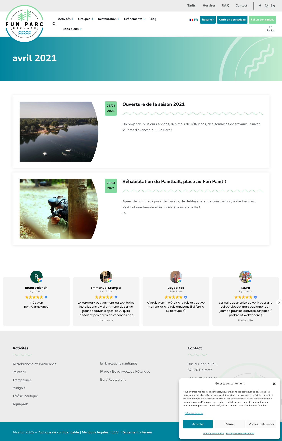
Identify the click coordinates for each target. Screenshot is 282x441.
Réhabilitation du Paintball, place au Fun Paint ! (174, 181)
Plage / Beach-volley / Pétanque (125, 371)
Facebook (260, 6)
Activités (64, 19)
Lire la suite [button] (106, 320)
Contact (241, 5)
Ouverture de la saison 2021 (153, 104)
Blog (153, 19)
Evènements (133, 19)
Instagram (267, 6)
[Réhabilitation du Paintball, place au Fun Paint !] (59, 209)
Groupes (84, 19)
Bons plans (71, 29)
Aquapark (20, 404)
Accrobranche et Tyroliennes (34, 364)
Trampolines (22, 380)
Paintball (19, 372)
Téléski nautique (25, 396)
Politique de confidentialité (240, 433)
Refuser (230, 424)
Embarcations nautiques (119, 363)
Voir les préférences (261, 424)
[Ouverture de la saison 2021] (59, 131)
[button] (274, 384)
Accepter (198, 424)
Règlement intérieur (136, 432)
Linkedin (273, 6)
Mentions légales (95, 432)
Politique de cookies (213, 433)
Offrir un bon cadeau (232, 19)
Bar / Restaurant (112, 379)
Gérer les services (194, 413)
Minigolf (18, 388)
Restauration (107, 19)
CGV (115, 432)
